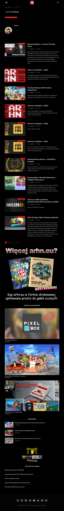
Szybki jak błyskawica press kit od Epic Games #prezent (30, 422)
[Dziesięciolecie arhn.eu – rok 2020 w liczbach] (15, 165)
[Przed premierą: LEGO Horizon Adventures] (15, 93)
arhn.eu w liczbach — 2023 (37, 106)
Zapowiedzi (22, 43)
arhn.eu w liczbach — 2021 (37, 141)
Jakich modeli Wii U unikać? (12, 478)
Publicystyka (21, 69)
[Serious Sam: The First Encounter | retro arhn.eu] (9, 441)
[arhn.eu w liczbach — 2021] (15, 147)
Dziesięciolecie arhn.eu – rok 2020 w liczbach (41, 160)
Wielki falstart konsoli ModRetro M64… (25, 430)
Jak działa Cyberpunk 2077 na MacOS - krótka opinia (19, 474)
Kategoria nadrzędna (11, 17)
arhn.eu (23, 105)
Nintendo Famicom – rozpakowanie (13, 412)
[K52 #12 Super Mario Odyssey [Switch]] (15, 223)
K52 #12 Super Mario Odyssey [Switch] (42, 217)
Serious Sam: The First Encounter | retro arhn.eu (28, 438)
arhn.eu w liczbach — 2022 (37, 124)
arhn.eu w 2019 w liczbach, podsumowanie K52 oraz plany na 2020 (42, 201)
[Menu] (6, 2)
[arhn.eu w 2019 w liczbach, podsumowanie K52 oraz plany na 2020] (15, 205)
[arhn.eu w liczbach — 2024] (15, 75)
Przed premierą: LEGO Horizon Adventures (39, 89)
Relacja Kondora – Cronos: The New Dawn (41, 45)
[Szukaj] (58, 2)
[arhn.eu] (32, 2)
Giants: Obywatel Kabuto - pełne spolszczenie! (17, 482)
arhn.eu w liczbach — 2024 (37, 70)
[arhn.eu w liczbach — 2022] (15, 129)
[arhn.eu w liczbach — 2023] (15, 111)
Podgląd (22, 176)
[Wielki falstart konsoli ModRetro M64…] (9, 433)
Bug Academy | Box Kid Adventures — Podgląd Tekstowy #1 (42, 179)
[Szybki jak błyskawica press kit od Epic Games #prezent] (9, 425)
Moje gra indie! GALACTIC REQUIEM (14, 470)
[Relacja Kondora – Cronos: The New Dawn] (15, 50)
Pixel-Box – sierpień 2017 (11, 340)
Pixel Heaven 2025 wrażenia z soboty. (15, 487)
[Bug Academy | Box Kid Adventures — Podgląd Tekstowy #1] (15, 183)
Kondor (16, 25)
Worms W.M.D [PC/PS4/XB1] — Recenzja (15, 376)
